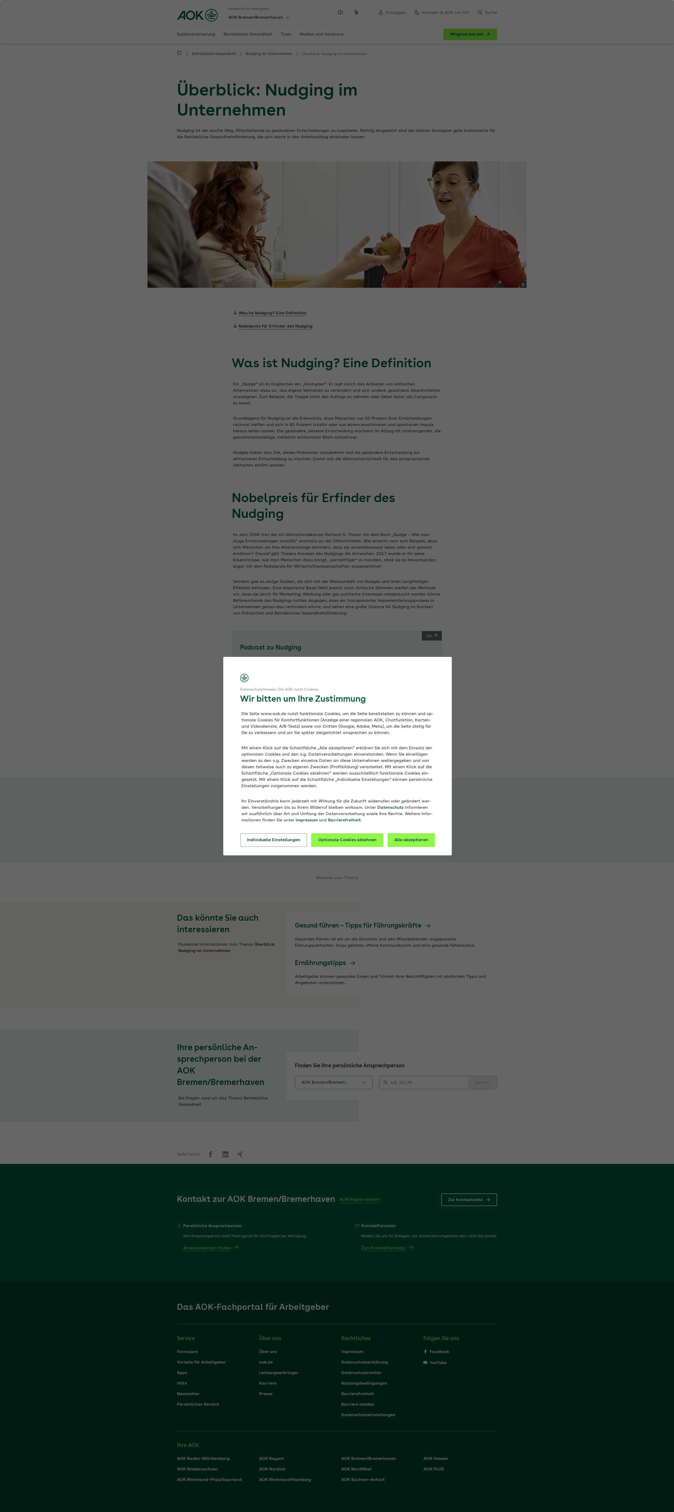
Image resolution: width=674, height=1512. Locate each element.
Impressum (307, 820)
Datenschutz (390, 808)
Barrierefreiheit (344, 820)
